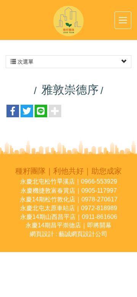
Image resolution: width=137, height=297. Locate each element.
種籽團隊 (68, 21)
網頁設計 (42, 234)
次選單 (24, 62)
